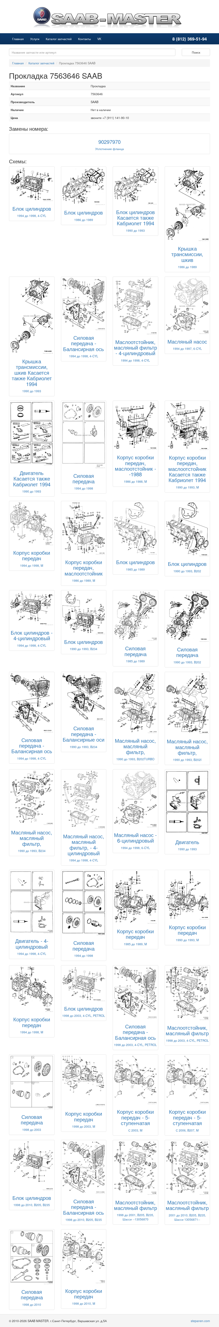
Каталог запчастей (59, 39)
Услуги (34, 39)
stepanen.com (200, 1321)
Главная (18, 39)
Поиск (196, 52)
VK (99, 39)
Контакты (84, 39)
